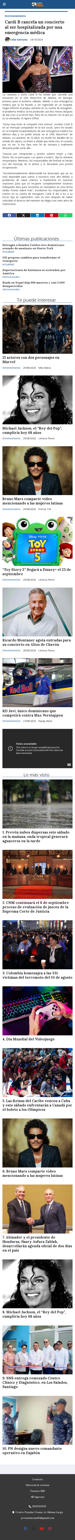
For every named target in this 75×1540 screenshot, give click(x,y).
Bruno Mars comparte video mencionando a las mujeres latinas (32, 501)
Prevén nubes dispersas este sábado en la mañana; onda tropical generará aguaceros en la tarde (35, 836)
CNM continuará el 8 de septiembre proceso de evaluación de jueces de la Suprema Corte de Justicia (35, 907)
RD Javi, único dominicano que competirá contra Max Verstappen (32, 713)
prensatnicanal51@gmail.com (37, 1517)
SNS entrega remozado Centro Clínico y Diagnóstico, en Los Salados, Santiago (35, 1382)
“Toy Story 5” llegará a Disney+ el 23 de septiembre (36, 571)
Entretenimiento (15, 16)
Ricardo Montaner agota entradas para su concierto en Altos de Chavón (36, 642)
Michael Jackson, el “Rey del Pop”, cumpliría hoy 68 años (32, 430)
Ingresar (39, 1496)
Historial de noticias (37, 1485)
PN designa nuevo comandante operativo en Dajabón (32, 1450)
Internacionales (11, 276)
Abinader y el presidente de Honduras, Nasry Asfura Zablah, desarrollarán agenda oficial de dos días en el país (37, 1244)
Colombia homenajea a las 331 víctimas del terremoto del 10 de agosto (37, 975)
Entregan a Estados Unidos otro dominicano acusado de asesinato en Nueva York (33, 246)
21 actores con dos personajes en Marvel (30, 359)
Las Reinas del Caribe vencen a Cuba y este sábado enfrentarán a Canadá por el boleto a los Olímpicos (37, 1105)
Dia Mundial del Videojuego (30, 1039)
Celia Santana (19, 39)
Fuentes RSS (37, 1491)
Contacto (37, 1479)
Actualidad (8, 251)
